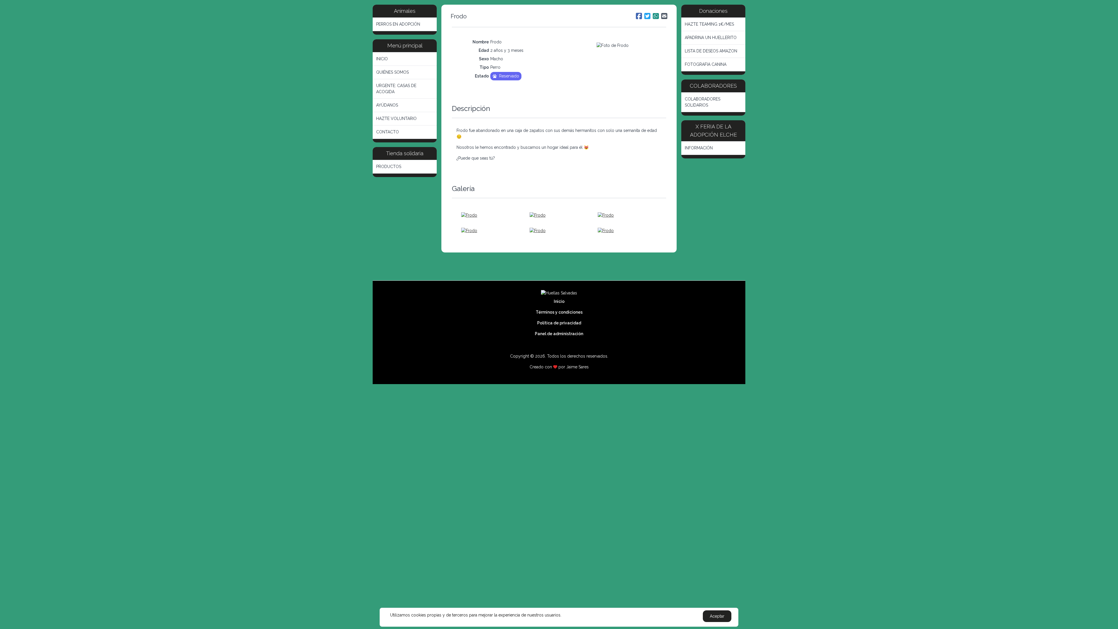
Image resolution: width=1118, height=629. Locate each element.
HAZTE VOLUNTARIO (396, 118)
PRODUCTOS (388, 166)
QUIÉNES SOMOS (392, 72)
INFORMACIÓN (699, 148)
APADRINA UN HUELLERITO (711, 37)
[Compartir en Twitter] (647, 16)
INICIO (382, 58)
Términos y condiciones (559, 312)
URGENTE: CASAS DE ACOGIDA (396, 88)
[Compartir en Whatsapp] (656, 16)
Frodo (459, 16)
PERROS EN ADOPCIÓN (398, 24)
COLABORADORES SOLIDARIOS (702, 102)
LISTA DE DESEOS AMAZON (711, 51)
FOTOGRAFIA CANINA (705, 64)
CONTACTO (387, 132)
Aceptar (717, 616)
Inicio (559, 301)
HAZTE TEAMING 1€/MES (709, 24)
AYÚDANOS (387, 105)
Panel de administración (559, 333)
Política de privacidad (559, 323)
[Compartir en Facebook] (639, 16)
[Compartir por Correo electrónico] (664, 16)
